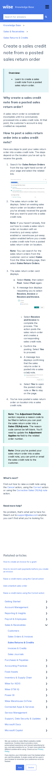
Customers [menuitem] (13, 630)
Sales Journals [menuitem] (16, 654)
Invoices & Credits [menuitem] (17, 648)
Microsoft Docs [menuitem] (13, 724)
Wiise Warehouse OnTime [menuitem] (18, 701)
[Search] (46, 16)
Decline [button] (31, 767)
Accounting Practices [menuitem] (16, 665)
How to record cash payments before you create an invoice (25, 570)
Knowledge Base (12, 25)
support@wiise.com (27, 515)
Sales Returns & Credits (15, 37)
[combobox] (23, 16)
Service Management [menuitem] (16, 712)
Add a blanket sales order (15, 586)
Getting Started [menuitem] (12, 601)
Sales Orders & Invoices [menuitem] (20, 636)
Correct (37, 487)
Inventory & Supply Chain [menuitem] (18, 677)
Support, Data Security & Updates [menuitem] (23, 718)
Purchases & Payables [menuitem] (16, 660)
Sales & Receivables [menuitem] (15, 625)
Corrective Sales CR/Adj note (32, 490)
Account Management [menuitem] (16, 607)
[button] (46, 602)
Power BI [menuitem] (10, 695)
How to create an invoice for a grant (19, 562)
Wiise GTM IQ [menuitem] (12, 689)
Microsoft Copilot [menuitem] (14, 730)
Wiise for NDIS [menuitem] (12, 683)
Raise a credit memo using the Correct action (23, 593)
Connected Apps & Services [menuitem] (19, 706)
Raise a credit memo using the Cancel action (23, 579)
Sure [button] (20, 767)
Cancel (11, 487)
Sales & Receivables (13, 31)
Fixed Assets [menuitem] (11, 671)
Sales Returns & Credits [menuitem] (21, 642)
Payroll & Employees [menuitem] (15, 619)
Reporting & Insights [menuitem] (15, 613)
